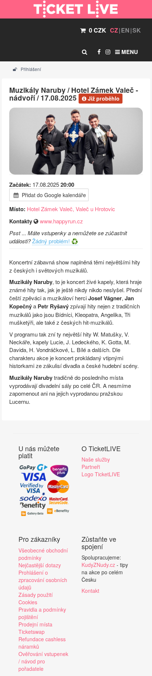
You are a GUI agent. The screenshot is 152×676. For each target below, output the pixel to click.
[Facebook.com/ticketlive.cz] (99, 52)
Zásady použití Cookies (35, 598)
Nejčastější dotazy (39, 565)
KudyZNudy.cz (98, 564)
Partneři (91, 466)
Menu (129, 52)
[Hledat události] (84, 52)
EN (125, 30)
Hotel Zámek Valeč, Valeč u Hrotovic (71, 209)
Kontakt (90, 590)
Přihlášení (30, 69)
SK (136, 30)
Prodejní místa (35, 624)
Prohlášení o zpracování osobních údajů (42, 580)
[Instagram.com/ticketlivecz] (108, 52)
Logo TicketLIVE (101, 474)
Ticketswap (31, 631)
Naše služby (96, 459)
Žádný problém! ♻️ (55, 241)
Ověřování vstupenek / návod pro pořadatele (43, 661)
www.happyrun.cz (61, 221)
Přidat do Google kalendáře (53, 195)
